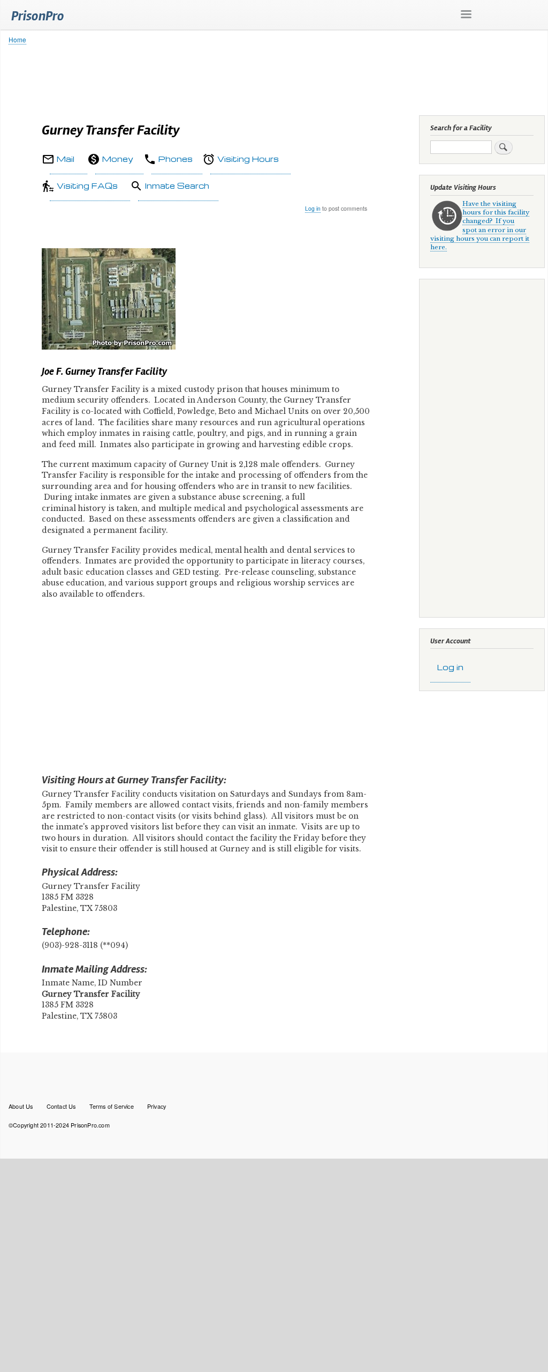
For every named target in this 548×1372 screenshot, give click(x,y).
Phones (175, 159)
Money (117, 159)
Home (17, 39)
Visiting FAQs (87, 185)
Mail (65, 159)
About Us (21, 1106)
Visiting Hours (248, 159)
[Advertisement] (274, 78)
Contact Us (61, 1106)
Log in (313, 208)
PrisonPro (37, 16)
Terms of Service (111, 1106)
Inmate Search (177, 185)
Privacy (156, 1106)
